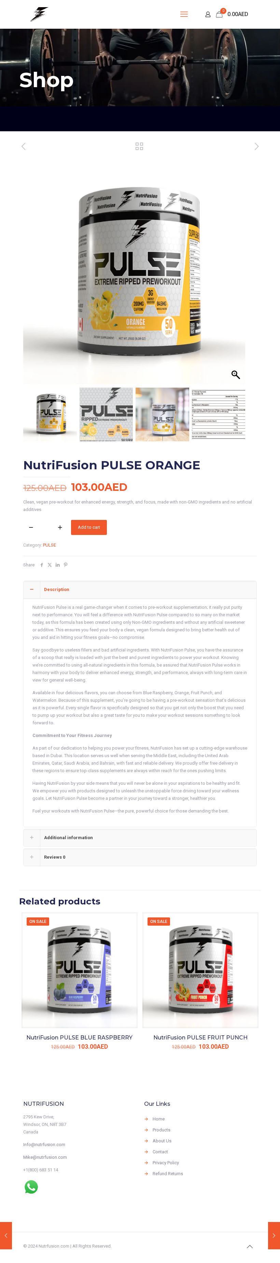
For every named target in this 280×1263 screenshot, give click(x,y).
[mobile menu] (184, 14)
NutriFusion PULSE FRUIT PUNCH (200, 1037)
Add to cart (89, 527)
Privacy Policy (166, 1162)
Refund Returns (168, 1173)
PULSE (49, 545)
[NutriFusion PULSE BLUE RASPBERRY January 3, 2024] (6, 1235)
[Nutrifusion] (39, 14)
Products (161, 1129)
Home (159, 1118)
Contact (160, 1151)
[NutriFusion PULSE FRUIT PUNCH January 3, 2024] (274, 1235)
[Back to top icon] (249, 1246)
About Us (162, 1140)
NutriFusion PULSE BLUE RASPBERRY (79, 1037)
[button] (237, 276)
